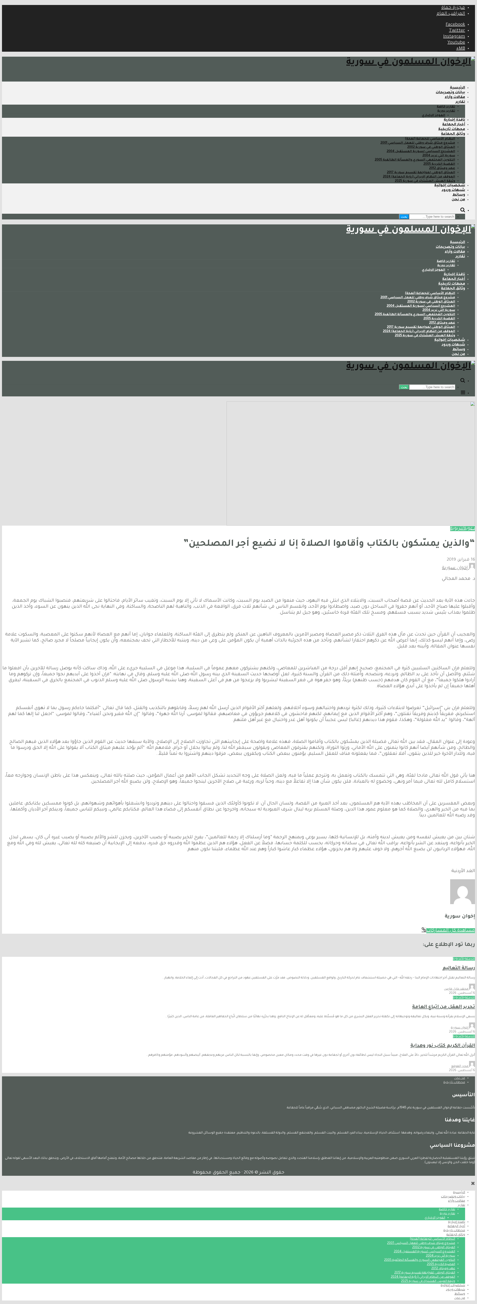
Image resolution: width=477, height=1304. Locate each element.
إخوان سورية (455, 568)
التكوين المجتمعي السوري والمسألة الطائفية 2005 (415, 160)
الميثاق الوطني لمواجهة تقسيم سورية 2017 (421, 172)
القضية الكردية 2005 (439, 164)
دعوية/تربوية (462, 528)
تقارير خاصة (446, 107)
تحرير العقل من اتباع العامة (443, 1007)
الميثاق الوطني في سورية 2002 (431, 147)
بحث (404, 216)
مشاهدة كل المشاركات (450, 930)
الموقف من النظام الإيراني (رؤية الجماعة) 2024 (419, 177)
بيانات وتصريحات (450, 93)
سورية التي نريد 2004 (438, 156)
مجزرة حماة (453, 7)
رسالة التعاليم (458, 968)
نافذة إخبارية (454, 120)
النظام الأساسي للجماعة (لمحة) (430, 139)
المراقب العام (451, 13)
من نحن (458, 200)
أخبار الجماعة (453, 125)
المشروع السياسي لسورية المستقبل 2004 (421, 151)
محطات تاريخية (451, 129)
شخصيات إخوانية (449, 186)
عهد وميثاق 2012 (442, 168)
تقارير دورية (446, 111)
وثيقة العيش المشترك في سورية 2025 (425, 181)
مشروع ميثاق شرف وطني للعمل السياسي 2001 (417, 143)
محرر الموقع (460, 1066)
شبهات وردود (453, 190)
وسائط (458, 195)
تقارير (460, 102)
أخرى (472, 959)
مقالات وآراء (455, 97)
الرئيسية (457, 88)
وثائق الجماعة (453, 134)
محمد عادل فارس (456, 989)
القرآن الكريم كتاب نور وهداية (442, 1046)
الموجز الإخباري (433, 115)
